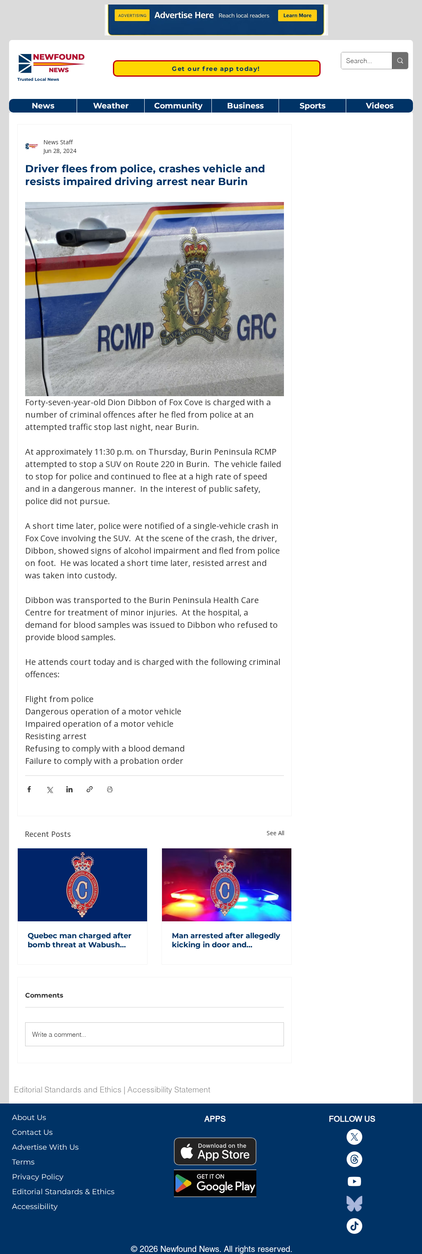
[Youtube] (354, 1181)
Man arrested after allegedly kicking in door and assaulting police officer (226, 940)
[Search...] (400, 60)
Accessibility (35, 1206)
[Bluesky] (354, 1204)
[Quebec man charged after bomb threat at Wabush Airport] (82, 884)
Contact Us (32, 1132)
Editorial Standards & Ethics (63, 1191)
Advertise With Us (45, 1147)
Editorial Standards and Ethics (68, 1089)
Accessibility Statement (168, 1089)
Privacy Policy (37, 1176)
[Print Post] (110, 789)
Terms (23, 1162)
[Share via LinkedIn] (69, 789)
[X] (354, 1137)
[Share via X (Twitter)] (49, 789)
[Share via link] (90, 789)
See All (275, 833)
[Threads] (354, 1159)
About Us (29, 1117)
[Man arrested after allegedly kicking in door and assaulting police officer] (226, 884)
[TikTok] (354, 1226)
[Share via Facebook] (29, 789)
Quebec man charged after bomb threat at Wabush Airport (79, 940)
